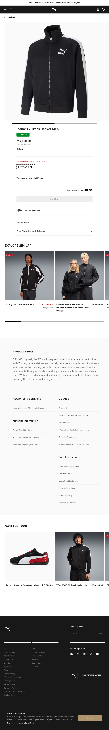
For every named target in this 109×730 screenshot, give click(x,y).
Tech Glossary (9, 656)
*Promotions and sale (13, 677)
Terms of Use (9, 684)
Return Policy (9, 673)
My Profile (8, 666)
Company (35, 648)
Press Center (37, 656)
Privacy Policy (9, 681)
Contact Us (8, 659)
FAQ (5, 648)
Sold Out (54, 199)
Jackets (11, 17)
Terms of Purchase (11, 688)
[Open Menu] (6, 9)
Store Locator (9, 652)
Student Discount (11, 695)
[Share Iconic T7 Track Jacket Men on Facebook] (87, 190)
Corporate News (38, 652)
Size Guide (8, 663)
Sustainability (37, 663)
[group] (29, 282)
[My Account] (97, 9)
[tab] (33, 123)
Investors (35, 659)
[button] (6, 9)
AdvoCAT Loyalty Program (14, 691)
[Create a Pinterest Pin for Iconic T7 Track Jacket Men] (91, 190)
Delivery (7, 670)
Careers (35, 666)
